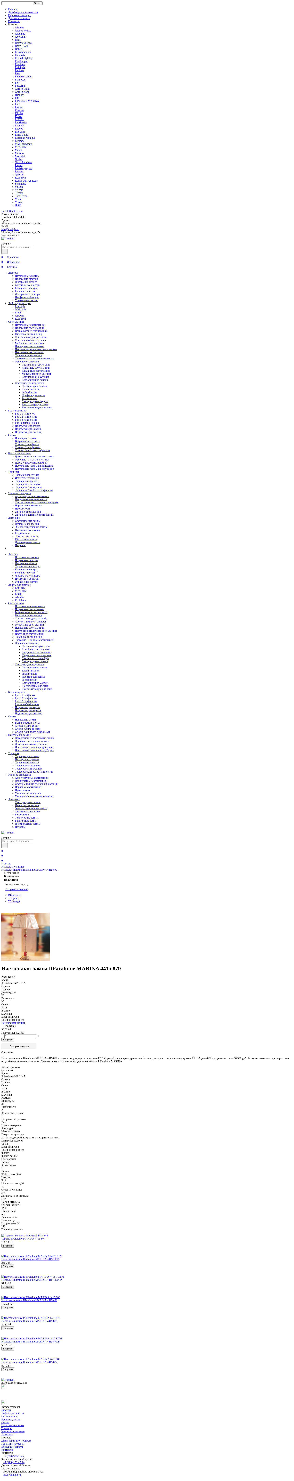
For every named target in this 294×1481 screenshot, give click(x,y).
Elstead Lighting (24, 58)
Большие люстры (25, 291)
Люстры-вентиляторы (27, 294)
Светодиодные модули (35, 401)
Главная (12, 9)
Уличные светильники (28, 511)
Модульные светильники (36, 373)
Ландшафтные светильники (31, 499)
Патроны (20, 545)
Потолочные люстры (27, 275)
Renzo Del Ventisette (26, 180)
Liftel (18, 312)
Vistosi (18, 202)
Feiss (17, 73)
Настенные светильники (29, 352)
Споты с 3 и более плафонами (32, 450)
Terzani (19, 192)
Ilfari (17, 104)
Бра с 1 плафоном (25, 413)
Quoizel (19, 174)
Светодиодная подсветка (29, 383)
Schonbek (20, 183)
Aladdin (19, 27)
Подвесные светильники (29, 327)
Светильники (16, 321)
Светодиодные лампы (27, 520)
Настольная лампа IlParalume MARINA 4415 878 (29, 1321)
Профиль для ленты (33, 395)
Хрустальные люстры (27, 285)
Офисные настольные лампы (32, 459)
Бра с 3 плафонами (26, 419)
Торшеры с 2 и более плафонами (34, 490)
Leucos (19, 128)
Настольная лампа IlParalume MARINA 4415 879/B (30, 1341)
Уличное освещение (19, 493)
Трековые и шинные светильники (34, 358)
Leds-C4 (19, 125)
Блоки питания (30, 389)
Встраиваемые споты (27, 441)
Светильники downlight (35, 376)
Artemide (20, 33)
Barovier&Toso (23, 42)
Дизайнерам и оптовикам (23, 12)
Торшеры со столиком (27, 484)
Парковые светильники (28, 505)
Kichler (19, 113)
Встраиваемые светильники (31, 330)
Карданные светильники (36, 370)
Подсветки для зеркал (27, 425)
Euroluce (20, 64)
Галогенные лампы (26, 539)
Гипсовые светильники (28, 334)
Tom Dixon (21, 196)
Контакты (14, 21)
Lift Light (20, 131)
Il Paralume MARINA (27, 101)
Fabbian (19, 70)
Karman (19, 110)
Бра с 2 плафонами (26, 416)
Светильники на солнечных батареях (36, 502)
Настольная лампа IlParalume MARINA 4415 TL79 (30, 1259)
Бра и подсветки (17, 410)
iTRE (18, 205)
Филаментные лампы (27, 530)
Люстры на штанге (26, 281)
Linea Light (21, 134)
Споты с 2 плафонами (27, 447)
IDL (17, 97)
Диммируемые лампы (27, 542)
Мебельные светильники (29, 343)
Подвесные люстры (26, 278)
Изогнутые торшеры (27, 477)
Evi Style (20, 67)
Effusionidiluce (23, 52)
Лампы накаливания (27, 523)
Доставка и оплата (19, 18)
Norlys (18, 159)
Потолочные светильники (30, 324)
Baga (18, 39)
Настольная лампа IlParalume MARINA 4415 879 (29, 869)
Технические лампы (26, 536)
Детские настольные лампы (31, 462)
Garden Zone (22, 91)
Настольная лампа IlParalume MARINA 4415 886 (29, 1300)
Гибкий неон (29, 392)
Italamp (19, 107)
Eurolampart (21, 61)
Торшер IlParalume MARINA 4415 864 (23, 1238)
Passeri (18, 165)
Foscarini (20, 85)
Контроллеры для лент (35, 404)
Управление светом (26, 300)
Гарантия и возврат (19, 15)
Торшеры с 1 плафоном (28, 487)
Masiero (19, 153)
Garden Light (22, 88)
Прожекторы (22, 508)
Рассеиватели (29, 398)
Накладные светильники (29, 346)
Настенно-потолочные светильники (36, 349)
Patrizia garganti (23, 168)
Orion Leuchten (23, 162)
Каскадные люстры (26, 288)
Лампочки (14, 517)
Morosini (20, 156)
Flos (17, 82)
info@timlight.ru (10, 229)
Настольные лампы (19, 453)
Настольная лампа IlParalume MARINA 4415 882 (29, 1362)
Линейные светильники (36, 367)
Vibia (18, 199)
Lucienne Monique (25, 137)
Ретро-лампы (22, 533)
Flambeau (20, 79)
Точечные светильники (28, 355)
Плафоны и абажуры (27, 297)
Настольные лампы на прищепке (34, 465)
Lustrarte (19, 140)
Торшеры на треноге (27, 481)
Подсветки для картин (28, 428)
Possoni (19, 171)
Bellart (18, 48)
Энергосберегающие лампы (31, 526)
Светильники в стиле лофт (30, 340)
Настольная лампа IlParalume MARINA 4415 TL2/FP (31, 1279)
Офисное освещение (27, 361)
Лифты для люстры (19, 303)
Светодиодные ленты (34, 386)
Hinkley (19, 94)
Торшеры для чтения (27, 474)
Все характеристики (13, 1022)
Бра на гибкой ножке (27, 422)
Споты (12, 435)
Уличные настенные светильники (34, 514)
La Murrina (21, 122)
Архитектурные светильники (32, 496)
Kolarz (18, 116)
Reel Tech (20, 177)
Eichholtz (20, 55)
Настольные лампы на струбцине (34, 468)
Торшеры (13, 471)
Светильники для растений (31, 337)
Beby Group (21, 45)
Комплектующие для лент (37, 407)
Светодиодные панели (35, 379)
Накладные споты (25, 438)
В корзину (8, 1039)
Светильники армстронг (36, 364)
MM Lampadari (23, 143)
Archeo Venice (23, 30)
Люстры (13, 272)
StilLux (19, 186)
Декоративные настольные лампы (34, 456)
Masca (18, 150)
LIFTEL (19, 119)
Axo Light (20, 36)
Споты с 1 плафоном (27, 444)
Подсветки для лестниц (28, 432)
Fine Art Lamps (23, 76)
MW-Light (20, 146)
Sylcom (19, 189)
